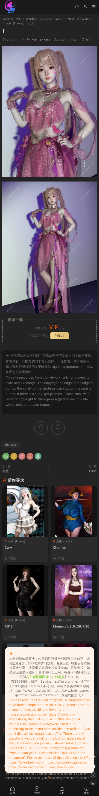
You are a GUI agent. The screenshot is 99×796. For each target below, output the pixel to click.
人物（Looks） (41, 40)
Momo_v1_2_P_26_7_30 (71, 626)
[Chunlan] (74, 511)
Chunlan (59, 547)
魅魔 (5, 471)
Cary (8, 547)
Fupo (93, 471)
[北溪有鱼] (10, 7)
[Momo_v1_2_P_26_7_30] (74, 590)
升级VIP (59, 336)
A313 (9, 626)
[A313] (25, 590)
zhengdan (11, 444)
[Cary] (25, 511)
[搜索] (77, 6)
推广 (88, 40)
